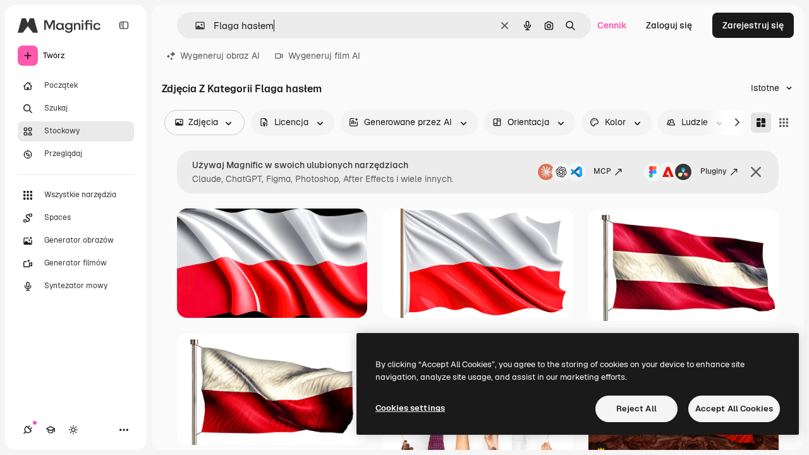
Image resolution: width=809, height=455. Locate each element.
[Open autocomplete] (195, 25)
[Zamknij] (755, 171)
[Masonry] (761, 122)
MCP (602, 171)
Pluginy (713, 171)
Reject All (636, 408)
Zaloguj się (669, 25)
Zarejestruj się (753, 25)
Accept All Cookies (734, 408)
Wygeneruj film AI (324, 55)
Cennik (612, 25)
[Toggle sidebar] (124, 25)
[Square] (784, 122)
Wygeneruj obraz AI (220, 55)
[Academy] (50, 430)
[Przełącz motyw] (73, 430)
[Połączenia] (28, 430)
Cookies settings (410, 408)
